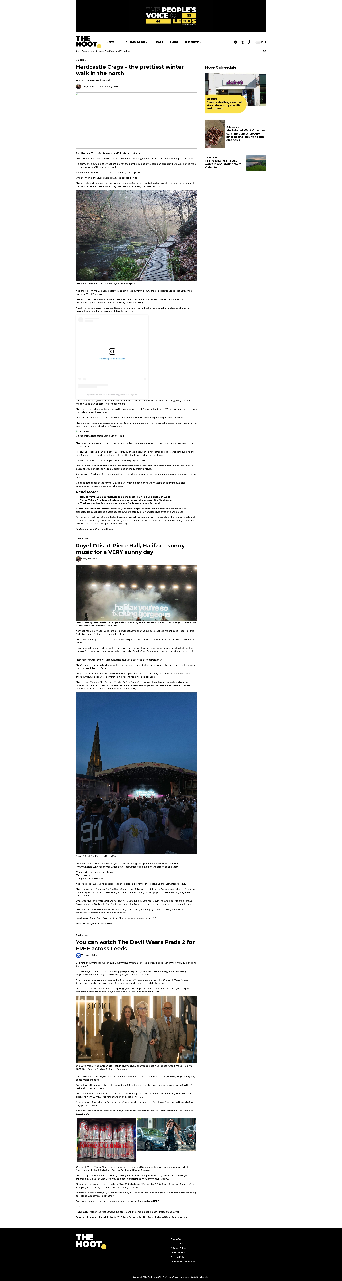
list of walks (105, 465)
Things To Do (135, 42)
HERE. (156, 1201)
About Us (176, 1239)
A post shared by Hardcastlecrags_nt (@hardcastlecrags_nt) (112, 395)
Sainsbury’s (82, 1114)
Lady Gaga (119, 988)
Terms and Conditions (183, 1261)
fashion (129, 1076)
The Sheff (192, 42)
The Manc (146, 186)
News (111, 42)
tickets (134, 1179)
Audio (174, 42)
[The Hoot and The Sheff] (88, 42)
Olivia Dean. (153, 991)
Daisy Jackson (89, 86)
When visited (92, 508)
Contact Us (177, 1243)
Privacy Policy (178, 1248)
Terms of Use (178, 1252)
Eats (159, 42)
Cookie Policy (178, 1257)
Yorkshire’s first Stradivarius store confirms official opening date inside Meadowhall (134, 1212)
